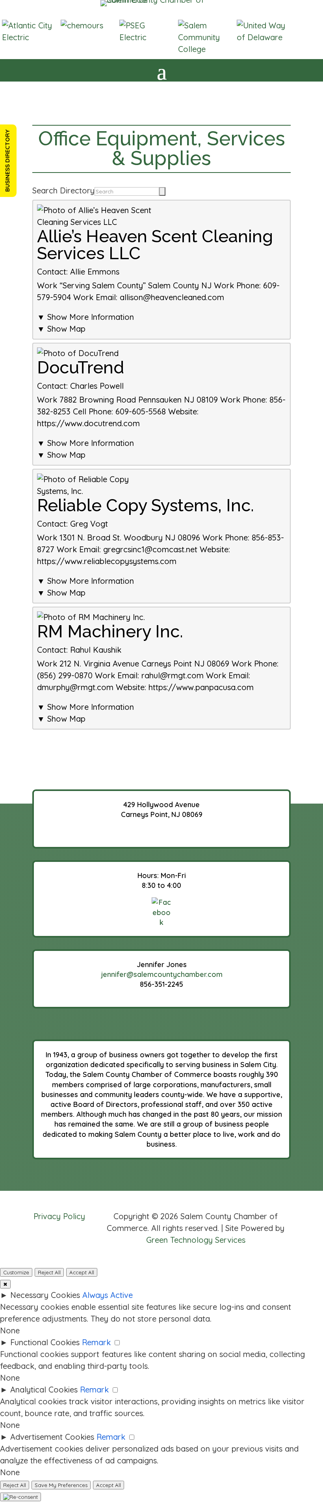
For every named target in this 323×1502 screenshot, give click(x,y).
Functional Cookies (45, 1342)
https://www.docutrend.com (88, 423)
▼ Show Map (61, 329)
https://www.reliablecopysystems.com (106, 561)
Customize (16, 1272)
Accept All (81, 1272)
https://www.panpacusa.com (201, 687)
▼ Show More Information (85, 317)
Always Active (107, 1295)
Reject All (49, 1272)
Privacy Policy (59, 1216)
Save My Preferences (61, 1485)
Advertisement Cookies (52, 1437)
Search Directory (63, 190)
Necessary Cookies (45, 1295)
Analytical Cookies (44, 1389)
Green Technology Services (195, 1240)
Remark (96, 1342)
